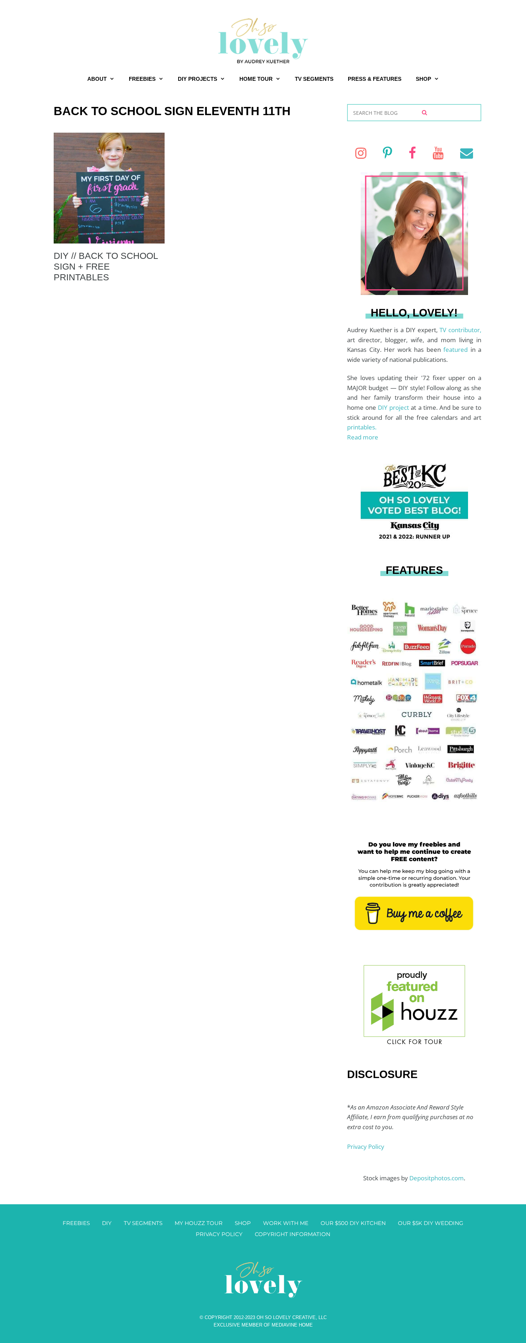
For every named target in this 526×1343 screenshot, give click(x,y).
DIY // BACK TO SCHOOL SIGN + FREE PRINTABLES (106, 266)
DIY (107, 1223)
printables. (361, 427)
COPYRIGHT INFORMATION (292, 1234)
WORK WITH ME (285, 1223)
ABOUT (97, 79)
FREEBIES (142, 79)
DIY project (394, 407)
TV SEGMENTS (314, 79)
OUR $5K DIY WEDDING (430, 1223)
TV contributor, (460, 330)
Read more (362, 437)
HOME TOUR (256, 79)
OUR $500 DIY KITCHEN (353, 1223)
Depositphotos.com (436, 1178)
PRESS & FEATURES (374, 79)
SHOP (423, 79)
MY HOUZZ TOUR (199, 1223)
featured (457, 349)
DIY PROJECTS (197, 79)
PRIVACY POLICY (219, 1234)
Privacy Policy (365, 1146)
